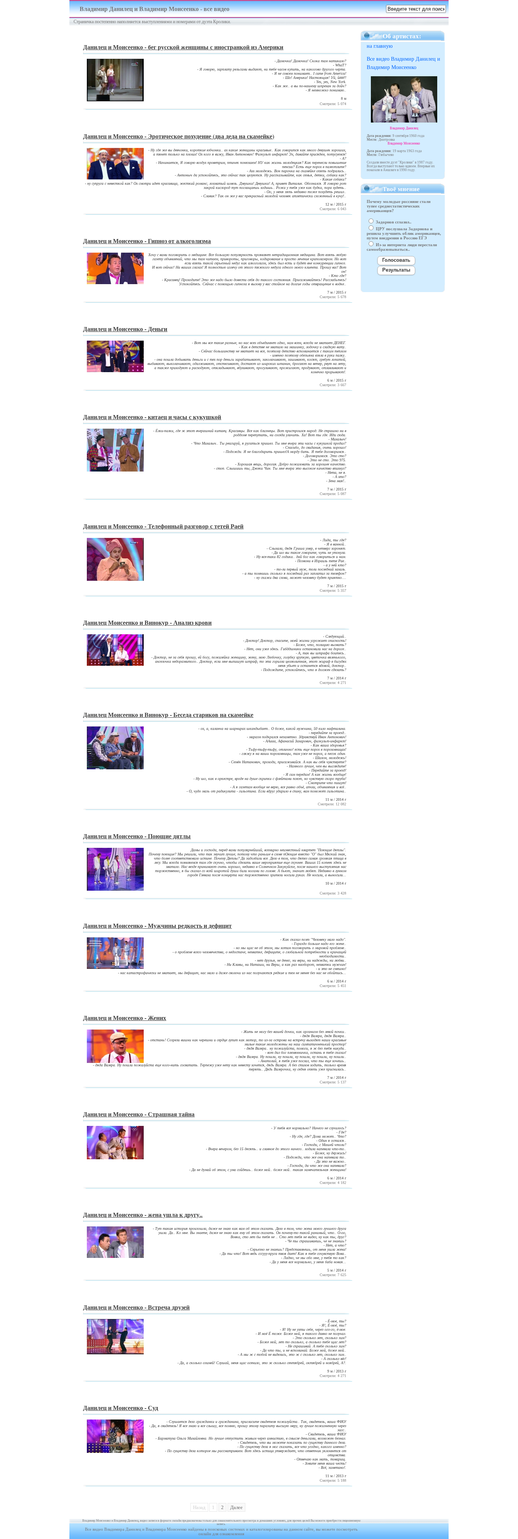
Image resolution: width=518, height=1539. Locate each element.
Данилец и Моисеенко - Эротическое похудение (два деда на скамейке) (178, 136)
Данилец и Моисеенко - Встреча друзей (136, 1307)
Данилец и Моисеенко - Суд (120, 1407)
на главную (379, 46)
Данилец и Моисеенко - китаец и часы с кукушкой (152, 416)
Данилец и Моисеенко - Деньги (125, 328)
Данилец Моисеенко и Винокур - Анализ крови (147, 622)
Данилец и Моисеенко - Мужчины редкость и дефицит (157, 925)
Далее (236, 1507)
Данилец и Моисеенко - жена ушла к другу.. (142, 1214)
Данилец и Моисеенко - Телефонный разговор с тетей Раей (163, 526)
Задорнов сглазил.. (393, 222)
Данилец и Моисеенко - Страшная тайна (139, 1114)
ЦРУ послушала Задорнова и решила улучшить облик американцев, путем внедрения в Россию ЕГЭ (404, 233)
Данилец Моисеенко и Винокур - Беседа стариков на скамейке (168, 714)
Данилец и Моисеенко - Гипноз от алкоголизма (147, 240)
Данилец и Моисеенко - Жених (124, 1017)
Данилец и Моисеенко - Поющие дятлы (137, 836)
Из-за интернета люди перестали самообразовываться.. (402, 247)
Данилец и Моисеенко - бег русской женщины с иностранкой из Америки (183, 46)
